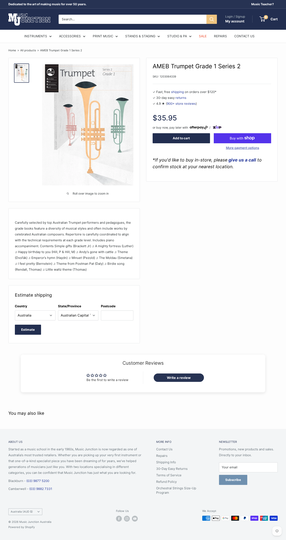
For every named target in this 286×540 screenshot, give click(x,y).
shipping (177, 92)
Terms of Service (169, 475)
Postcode (108, 306)
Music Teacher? (262, 4)
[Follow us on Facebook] (119, 519)
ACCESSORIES (70, 36)
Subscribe (233, 480)
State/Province (69, 306)
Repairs (161, 456)
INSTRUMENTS (35, 36)
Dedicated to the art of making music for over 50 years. (47, 4)
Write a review (179, 378)
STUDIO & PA (177, 36)
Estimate (28, 330)
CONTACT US (244, 36)
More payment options (242, 148)
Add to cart (181, 138)
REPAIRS (220, 36)
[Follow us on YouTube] (135, 519)
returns (180, 97)
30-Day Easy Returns (172, 469)
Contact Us (164, 449)
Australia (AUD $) (22, 511)
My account (234, 21)
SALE (203, 36)
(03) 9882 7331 (40, 489)
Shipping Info (166, 462)
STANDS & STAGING (140, 36)
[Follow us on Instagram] (127, 519)
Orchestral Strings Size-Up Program (176, 490)
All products (28, 50)
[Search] (211, 19)
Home (12, 50)
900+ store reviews (181, 103)
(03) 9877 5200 (37, 481)
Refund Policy (166, 482)
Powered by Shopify (21, 527)
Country (21, 306)
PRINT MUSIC (103, 36)
